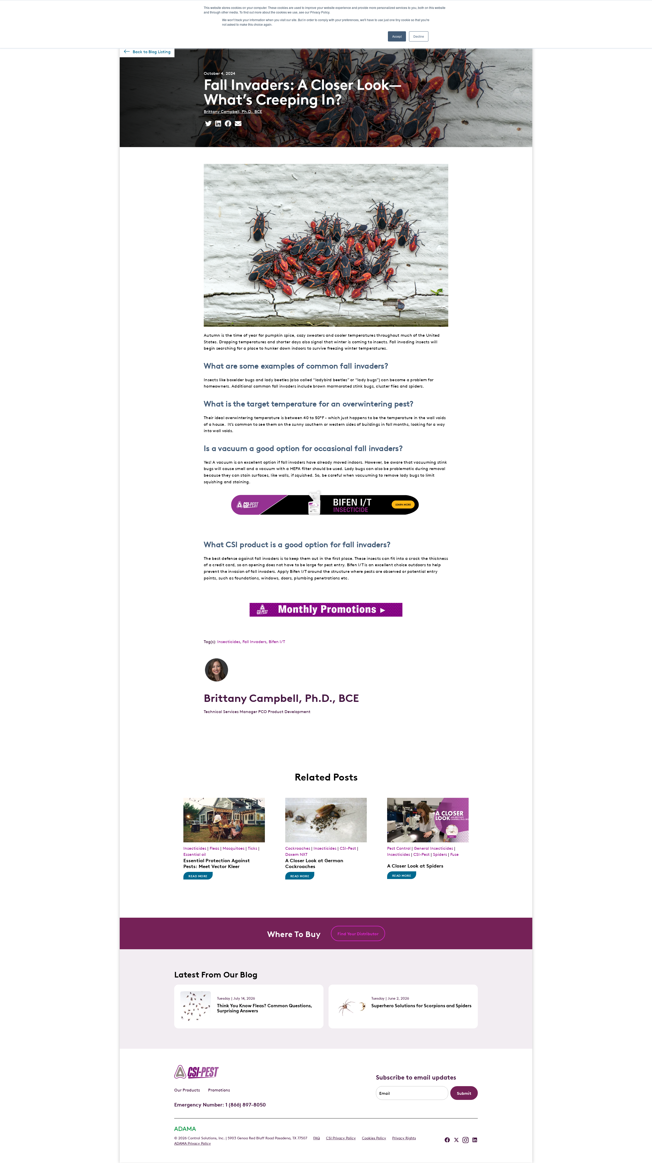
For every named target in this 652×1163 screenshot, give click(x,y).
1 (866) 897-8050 (245, 1104)
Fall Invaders (254, 641)
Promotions (219, 1090)
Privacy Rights (404, 1137)
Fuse (454, 854)
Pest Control (399, 848)
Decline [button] (418, 36)
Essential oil (194, 854)
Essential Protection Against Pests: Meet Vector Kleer (216, 863)
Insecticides (228, 641)
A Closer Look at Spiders (415, 865)
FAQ (316, 1137)
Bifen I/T (277, 641)
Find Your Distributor (357, 933)
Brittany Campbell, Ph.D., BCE (233, 111)
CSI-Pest (348, 848)
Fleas (214, 848)
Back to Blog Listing (152, 51)
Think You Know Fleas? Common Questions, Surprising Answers (264, 1008)
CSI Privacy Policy (341, 1137)
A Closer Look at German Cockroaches (314, 863)
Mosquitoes (233, 848)
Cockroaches (297, 848)
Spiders (440, 854)
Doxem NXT (296, 854)
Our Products (187, 1090)
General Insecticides (433, 848)
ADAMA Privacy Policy (192, 1142)
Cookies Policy (374, 1137)
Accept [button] (397, 36)
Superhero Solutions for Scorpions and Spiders (421, 1005)
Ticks (252, 848)
